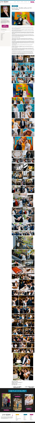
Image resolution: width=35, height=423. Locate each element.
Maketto (17, 381)
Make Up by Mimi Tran (18, 384)
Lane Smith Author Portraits (29, 387)
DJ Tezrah (16, 383)
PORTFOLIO (18, 1)
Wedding (15, 6)
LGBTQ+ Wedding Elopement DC (17, 387)
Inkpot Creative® (22, 422)
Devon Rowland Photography (18, 382)
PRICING (22, 1)
